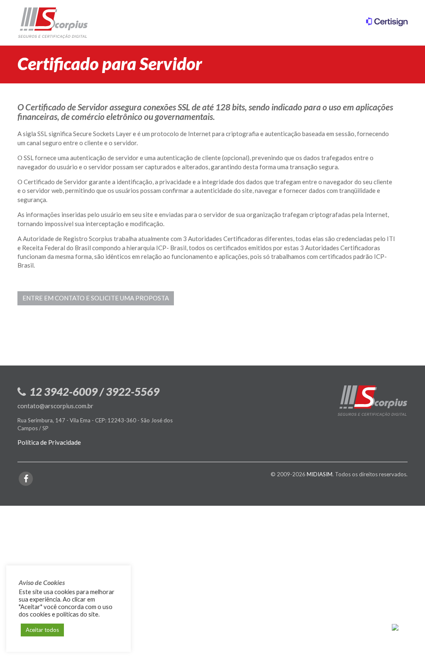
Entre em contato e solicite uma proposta (95, 298)
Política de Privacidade (49, 442)
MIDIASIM (319, 474)
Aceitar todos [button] (42, 629)
